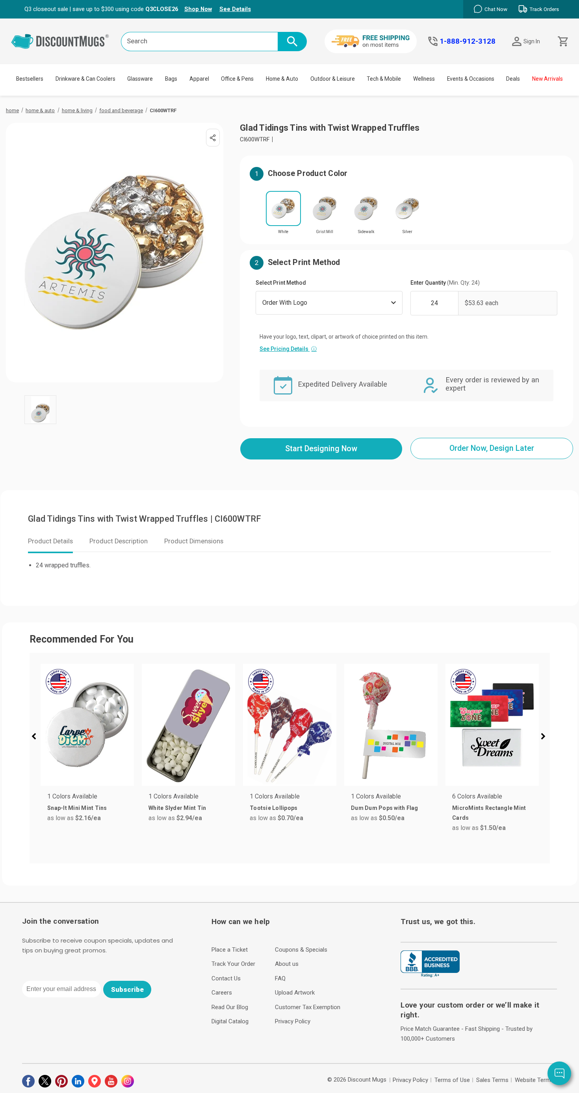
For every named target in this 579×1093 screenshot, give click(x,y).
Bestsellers (29, 79)
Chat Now (495, 9)
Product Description (118, 541)
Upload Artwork (295, 992)
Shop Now (198, 9)
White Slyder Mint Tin (177, 808)
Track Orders (544, 9)
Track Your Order (233, 963)
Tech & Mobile (384, 79)
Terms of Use (452, 1080)
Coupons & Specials (301, 949)
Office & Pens (237, 79)
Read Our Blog (230, 1007)
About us (287, 963)
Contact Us (226, 978)
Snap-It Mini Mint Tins (77, 808)
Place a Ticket (230, 949)
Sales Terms (492, 1080)
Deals (513, 79)
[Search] (292, 41)
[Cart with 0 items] (562, 41)
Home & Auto (282, 79)
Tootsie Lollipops (273, 808)
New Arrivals (547, 79)
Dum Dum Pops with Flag (384, 808)
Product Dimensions (193, 541)
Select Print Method (281, 283)
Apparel (199, 79)
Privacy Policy (292, 1021)
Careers (222, 992)
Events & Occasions (470, 79)
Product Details (50, 541)
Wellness (424, 79)
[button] (37, 737)
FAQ (280, 978)
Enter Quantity (445, 283)
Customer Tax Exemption (307, 1007)
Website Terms (534, 1080)
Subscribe (127, 989)
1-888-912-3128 (467, 41)
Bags (171, 79)
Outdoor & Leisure (332, 79)
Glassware (140, 79)
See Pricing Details (288, 349)
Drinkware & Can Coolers (85, 79)
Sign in (531, 41)
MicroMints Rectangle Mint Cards (489, 813)
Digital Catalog (230, 1021)
